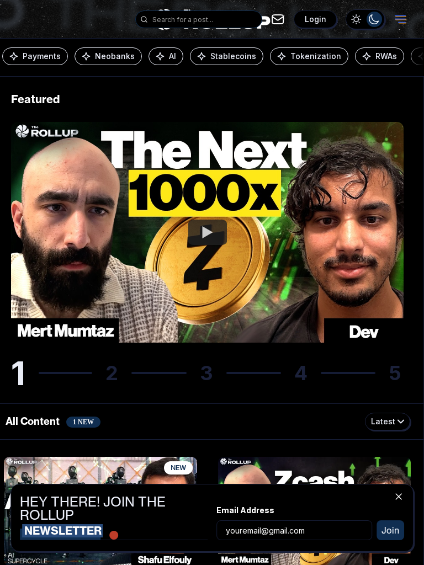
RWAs (386, 56)
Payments (42, 56)
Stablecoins (233, 56)
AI (172, 56)
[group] (365, 19)
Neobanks (115, 56)
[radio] (356, 19)
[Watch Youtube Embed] (207, 232)
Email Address (245, 510)
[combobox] (204, 19)
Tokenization (315, 56)
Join (390, 530)
